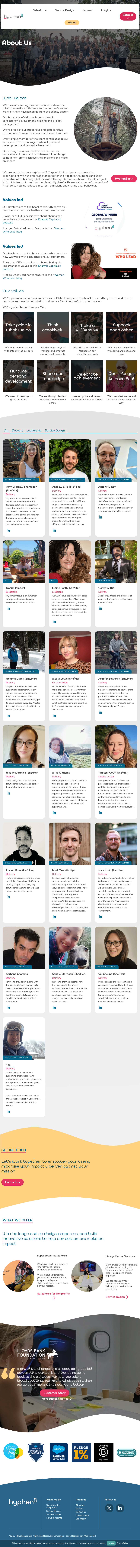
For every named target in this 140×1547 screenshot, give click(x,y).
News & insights (54, 1517)
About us (80, 1505)
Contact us (81, 1511)
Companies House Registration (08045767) (74, 1535)
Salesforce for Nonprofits (53, 1506)
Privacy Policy (82, 1515)
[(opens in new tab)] (36, 1452)
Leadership (34, 430)
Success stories (53, 1514)
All (6, 430)
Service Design (55, 430)
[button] (124, 178)
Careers (79, 1508)
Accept (111, 1543)
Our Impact (81, 1518)
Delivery (17, 430)
